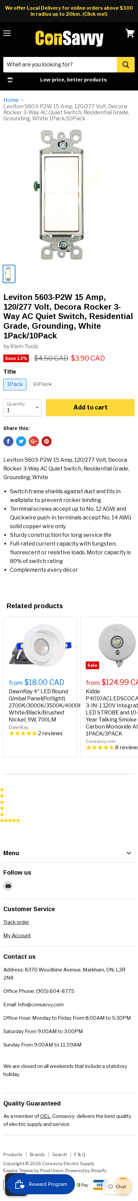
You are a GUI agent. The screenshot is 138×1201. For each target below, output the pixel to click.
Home (11, 100)
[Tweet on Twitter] (21, 441)
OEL (45, 1116)
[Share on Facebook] (8, 441)
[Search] (126, 64)
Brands (37, 1154)
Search (59, 1154)
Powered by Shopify (86, 1170)
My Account (17, 936)
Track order (16, 922)
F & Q (79, 1154)
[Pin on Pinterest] (47, 441)
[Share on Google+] (34, 441)
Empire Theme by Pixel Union (33, 1170)
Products (12, 1154)
